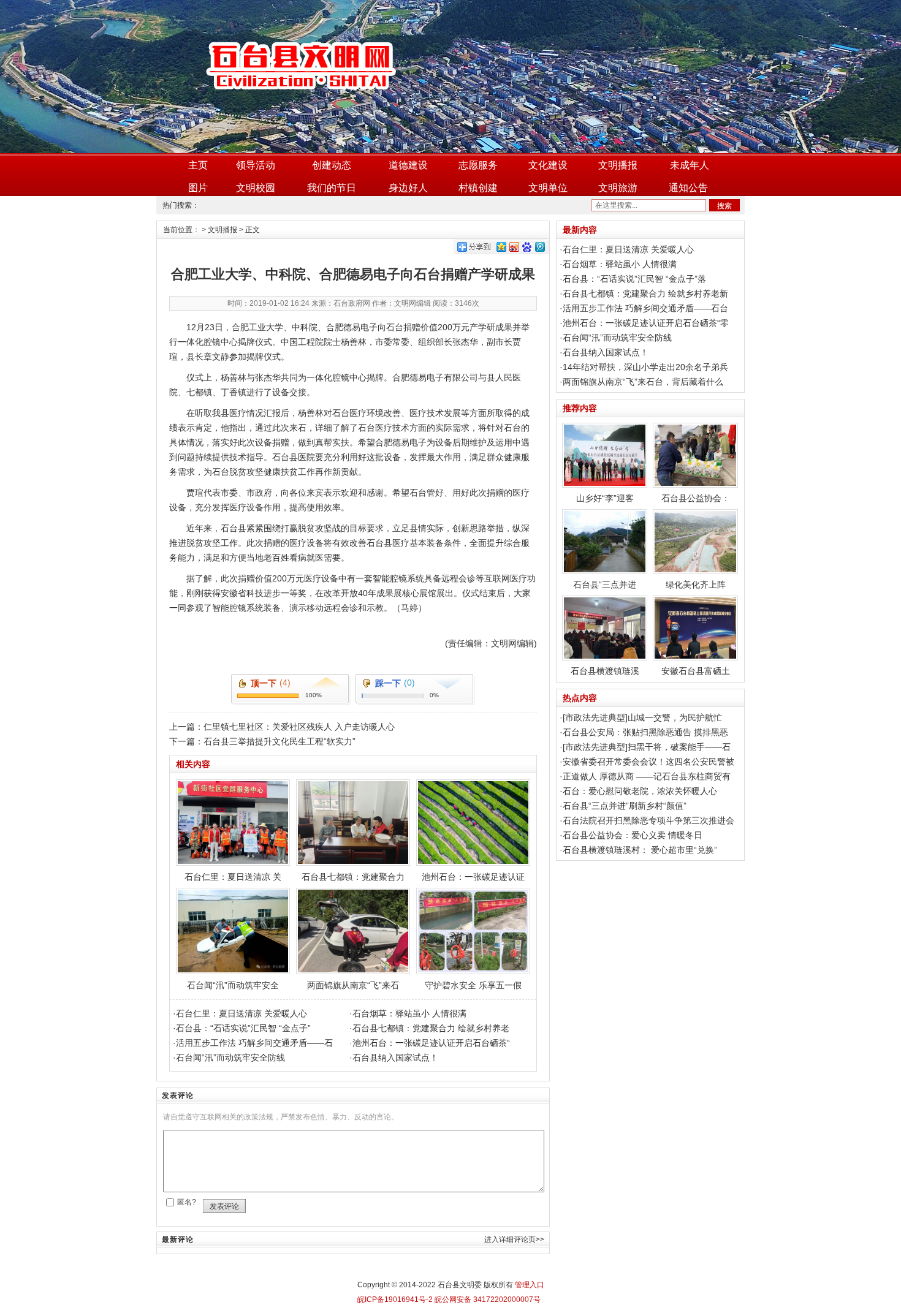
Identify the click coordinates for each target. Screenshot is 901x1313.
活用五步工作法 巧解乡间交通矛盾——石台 (645, 308)
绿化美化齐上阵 (696, 584)
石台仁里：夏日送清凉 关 (232, 877)
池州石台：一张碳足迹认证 (473, 877)
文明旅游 (617, 188)
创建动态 (331, 165)
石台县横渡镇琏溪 (605, 671)
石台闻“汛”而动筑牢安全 (233, 985)
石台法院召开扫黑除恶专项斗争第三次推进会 (648, 820)
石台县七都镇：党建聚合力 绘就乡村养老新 (645, 293)
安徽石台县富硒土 (695, 671)
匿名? (186, 1202)
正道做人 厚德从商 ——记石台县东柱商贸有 (647, 776)
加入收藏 (721, 8)
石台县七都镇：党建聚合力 (353, 877)
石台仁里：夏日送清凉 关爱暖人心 (241, 1013)
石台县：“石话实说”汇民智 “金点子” (243, 1028)
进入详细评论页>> (514, 1239)
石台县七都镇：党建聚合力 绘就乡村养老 (430, 1028)
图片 (198, 188)
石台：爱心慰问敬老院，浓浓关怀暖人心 (640, 791)
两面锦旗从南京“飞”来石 (353, 985)
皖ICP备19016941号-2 (395, 1299)
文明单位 (548, 188)
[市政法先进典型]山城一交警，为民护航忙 (642, 717)
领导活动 (255, 165)
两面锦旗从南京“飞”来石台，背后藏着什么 (643, 382)
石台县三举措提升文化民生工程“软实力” (279, 741)
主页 (198, 165)
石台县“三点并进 (604, 584)
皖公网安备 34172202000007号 (487, 1299)
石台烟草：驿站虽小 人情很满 (409, 1013)
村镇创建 (478, 188)
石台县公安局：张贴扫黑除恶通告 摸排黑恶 (645, 732)
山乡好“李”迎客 (605, 498)
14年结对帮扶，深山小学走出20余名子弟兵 (645, 367)
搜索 (724, 206)
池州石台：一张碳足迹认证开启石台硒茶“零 (646, 323)
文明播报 (617, 165)
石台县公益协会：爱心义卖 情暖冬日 (632, 835)
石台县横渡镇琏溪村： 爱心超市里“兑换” (640, 850)
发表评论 (224, 1206)
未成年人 (689, 165)
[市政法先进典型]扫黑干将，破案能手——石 (647, 747)
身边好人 (408, 188)
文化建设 (548, 165)
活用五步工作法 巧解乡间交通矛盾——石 (254, 1043)
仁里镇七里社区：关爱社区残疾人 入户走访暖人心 (299, 727)
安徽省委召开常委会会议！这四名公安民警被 (648, 761)
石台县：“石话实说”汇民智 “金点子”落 (634, 279)
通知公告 (688, 188)
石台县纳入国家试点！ (395, 1057)
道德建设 (408, 165)
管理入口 (529, 1285)
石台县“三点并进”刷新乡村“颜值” (624, 806)
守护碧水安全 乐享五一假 (473, 985)
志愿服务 (478, 165)
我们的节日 (331, 188)
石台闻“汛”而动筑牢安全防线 (230, 1057)
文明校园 (255, 188)
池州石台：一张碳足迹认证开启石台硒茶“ (431, 1043)
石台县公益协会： (695, 498)
